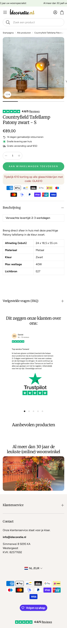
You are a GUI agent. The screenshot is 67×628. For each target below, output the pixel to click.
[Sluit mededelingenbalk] (63, 2)
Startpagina (8, 33)
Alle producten (24, 33)
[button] (33, 22)
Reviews (34, 111)
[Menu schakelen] (5, 12)
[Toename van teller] (19, 156)
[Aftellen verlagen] (6, 156)
